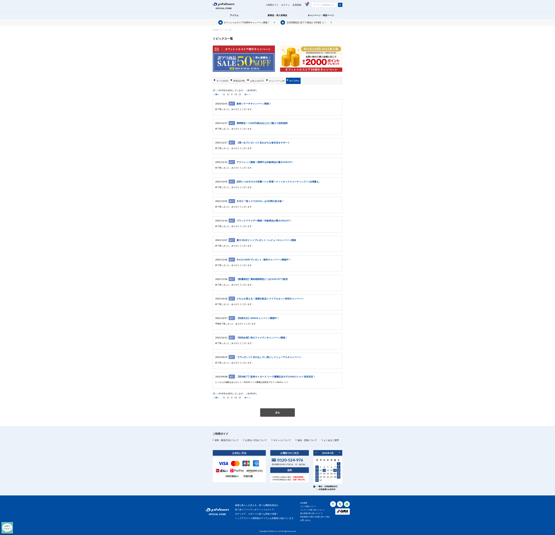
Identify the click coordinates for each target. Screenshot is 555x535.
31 (320, 480)
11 (324, 470)
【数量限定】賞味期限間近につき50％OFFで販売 (262, 279)
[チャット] (7, 528)
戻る (277, 412)
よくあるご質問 (331, 440)
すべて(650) (222, 80)
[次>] (340, 452)
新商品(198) (239, 80)
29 (338, 477)
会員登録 (297, 4)
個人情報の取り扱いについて (311, 513)
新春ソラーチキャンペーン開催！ (254, 103)
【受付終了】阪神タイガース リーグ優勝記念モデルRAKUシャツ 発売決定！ (276, 376)
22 (338, 473)
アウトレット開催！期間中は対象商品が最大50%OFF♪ (265, 162)
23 (317, 477)
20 (331, 473)
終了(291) (294, 80)
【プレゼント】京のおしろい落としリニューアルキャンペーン (269, 357)
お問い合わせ (305, 520)
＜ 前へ (216, 94)
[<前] (316, 452)
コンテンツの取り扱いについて (312, 510)
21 (335, 473)
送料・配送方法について (226, 440)
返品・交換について (307, 440)
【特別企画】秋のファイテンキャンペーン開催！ (262, 337)
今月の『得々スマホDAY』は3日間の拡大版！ (260, 201)
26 (328, 477)
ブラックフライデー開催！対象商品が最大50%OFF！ (264, 220)
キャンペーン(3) (277, 80)
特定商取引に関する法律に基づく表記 (315, 517)
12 (328, 470)
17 (320, 473)
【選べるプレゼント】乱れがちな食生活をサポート (263, 142)
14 (335, 470)
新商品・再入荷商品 (277, 15)
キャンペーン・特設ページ (321, 15)
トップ (215, 30)
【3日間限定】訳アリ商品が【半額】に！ (306, 22)
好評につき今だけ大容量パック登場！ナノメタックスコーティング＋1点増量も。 (279, 181)
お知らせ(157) (257, 80)
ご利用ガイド (271, 4)
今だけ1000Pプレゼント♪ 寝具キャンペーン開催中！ (264, 259)
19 (328, 473)
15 (338, 470)
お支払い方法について (256, 440)
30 (317, 480)
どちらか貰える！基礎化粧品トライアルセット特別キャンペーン (270, 298)
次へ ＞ (248, 94)
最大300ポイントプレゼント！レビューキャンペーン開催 (266, 240)
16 (317, 473)
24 (320, 477)
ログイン (285, 4)
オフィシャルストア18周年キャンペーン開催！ (247, 22)
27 (331, 477)
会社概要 (303, 503)
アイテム (234, 15)
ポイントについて (282, 440)
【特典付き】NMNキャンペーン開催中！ (258, 318)
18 (324, 473)
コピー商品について (308, 506)
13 (331, 470)
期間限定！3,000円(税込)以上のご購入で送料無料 (262, 123)
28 (335, 477)
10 (320, 470)
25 (324, 477)
